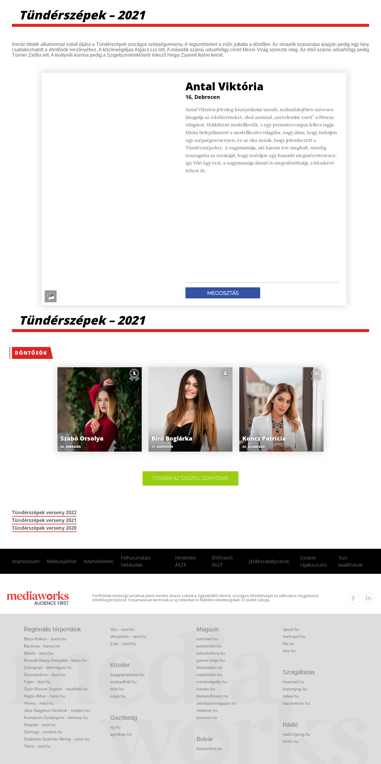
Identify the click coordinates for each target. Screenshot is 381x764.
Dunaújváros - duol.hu (44, 674)
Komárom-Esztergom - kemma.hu (56, 717)
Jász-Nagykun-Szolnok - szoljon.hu (57, 710)
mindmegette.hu (211, 681)
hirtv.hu (117, 688)
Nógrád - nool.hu (40, 724)
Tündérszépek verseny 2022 (44, 512)
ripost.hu (291, 629)
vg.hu (115, 727)
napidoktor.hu (209, 674)
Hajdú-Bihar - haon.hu (44, 696)
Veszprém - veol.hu (128, 636)
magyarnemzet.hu (127, 674)
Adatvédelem (98, 561)
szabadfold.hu (123, 681)
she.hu (289, 650)
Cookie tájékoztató (313, 561)
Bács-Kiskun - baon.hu (45, 638)
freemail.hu (293, 681)
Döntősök (31, 353)
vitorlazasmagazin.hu (216, 703)
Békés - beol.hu (38, 653)
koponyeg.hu (295, 688)
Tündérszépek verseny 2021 (44, 520)
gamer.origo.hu (210, 660)
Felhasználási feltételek (136, 561)
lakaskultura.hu (210, 653)
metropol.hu (294, 636)
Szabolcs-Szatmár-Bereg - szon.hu (57, 739)
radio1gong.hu (296, 734)
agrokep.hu (121, 734)
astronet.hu (207, 638)
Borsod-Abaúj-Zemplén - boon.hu (55, 660)
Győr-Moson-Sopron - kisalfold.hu (56, 688)
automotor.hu (208, 646)
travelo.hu (205, 688)
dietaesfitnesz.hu (212, 696)
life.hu (288, 643)
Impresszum (26, 561)
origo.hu (118, 696)
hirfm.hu (290, 741)
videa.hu (291, 696)
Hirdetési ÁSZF (185, 561)
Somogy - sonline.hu (43, 731)
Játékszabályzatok (269, 561)
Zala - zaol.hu (123, 643)
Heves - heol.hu (39, 703)
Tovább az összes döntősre (190, 478)
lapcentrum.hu (296, 703)
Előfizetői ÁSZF (222, 561)
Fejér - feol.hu (37, 681)
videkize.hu (207, 710)
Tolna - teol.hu (37, 746)
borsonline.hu (209, 748)
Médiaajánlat (61, 561)
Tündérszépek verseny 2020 (44, 528)
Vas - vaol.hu (122, 629)
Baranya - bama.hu (42, 646)
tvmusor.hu (206, 717)
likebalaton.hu (209, 667)
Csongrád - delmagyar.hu (48, 667)
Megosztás (223, 293)
